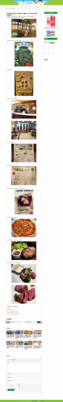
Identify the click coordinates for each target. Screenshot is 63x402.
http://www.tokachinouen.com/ (13, 312)
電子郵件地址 (10, 377)
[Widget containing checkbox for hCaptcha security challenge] (14, 385)
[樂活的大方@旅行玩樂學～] (31, 2)
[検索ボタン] (43, 7)
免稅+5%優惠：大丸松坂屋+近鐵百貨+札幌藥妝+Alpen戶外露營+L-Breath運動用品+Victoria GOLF (50, 28)
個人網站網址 (9, 380)
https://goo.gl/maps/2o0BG (14, 314)
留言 (8, 362)
